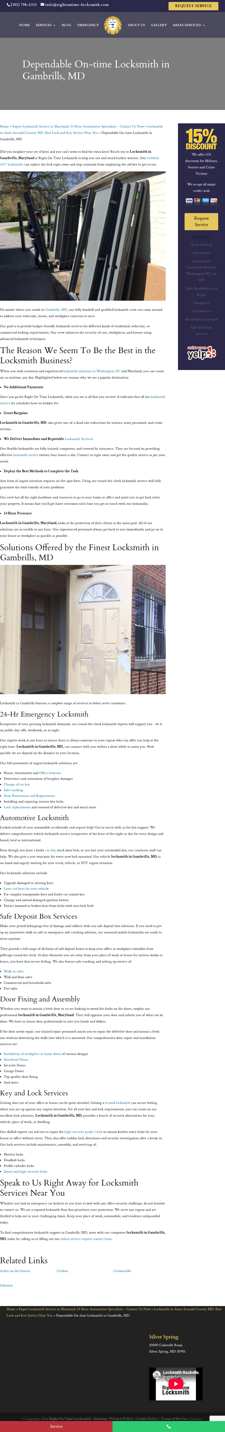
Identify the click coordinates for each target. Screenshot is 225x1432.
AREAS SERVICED (187, 25)
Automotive (201, 252)
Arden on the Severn (15, 1270)
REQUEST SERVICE (193, 6)
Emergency (201, 302)
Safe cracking (13, 790)
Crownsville (122, 1270)
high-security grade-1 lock (83, 1131)
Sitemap (100, 1418)
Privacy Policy (121, 1418)
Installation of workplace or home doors (32, 1053)
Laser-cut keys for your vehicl (25, 888)
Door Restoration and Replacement (29, 795)
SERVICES (43, 25)
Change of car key (17, 784)
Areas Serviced (201, 244)
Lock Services (201, 311)
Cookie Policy (147, 1418)
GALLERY (159, 25)
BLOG (66, 25)
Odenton (6, 1285)
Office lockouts (50, 773)
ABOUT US (136, 25)
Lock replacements (17, 807)
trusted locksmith (117, 1102)
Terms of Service (174, 1418)
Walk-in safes (14, 971)
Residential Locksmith (201, 319)
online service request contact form (85, 1238)
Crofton (62, 1270)
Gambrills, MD (56, 309)
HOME (24, 25)
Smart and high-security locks (25, 1171)
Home (4, 126)
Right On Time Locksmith (70, 1418)
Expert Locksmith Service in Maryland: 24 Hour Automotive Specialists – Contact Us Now (78, 126)
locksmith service (25, 455)
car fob (50, 850)
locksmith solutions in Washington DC (91, 371)
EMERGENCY (88, 25)
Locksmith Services (79, 439)
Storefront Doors (16, 1059)
